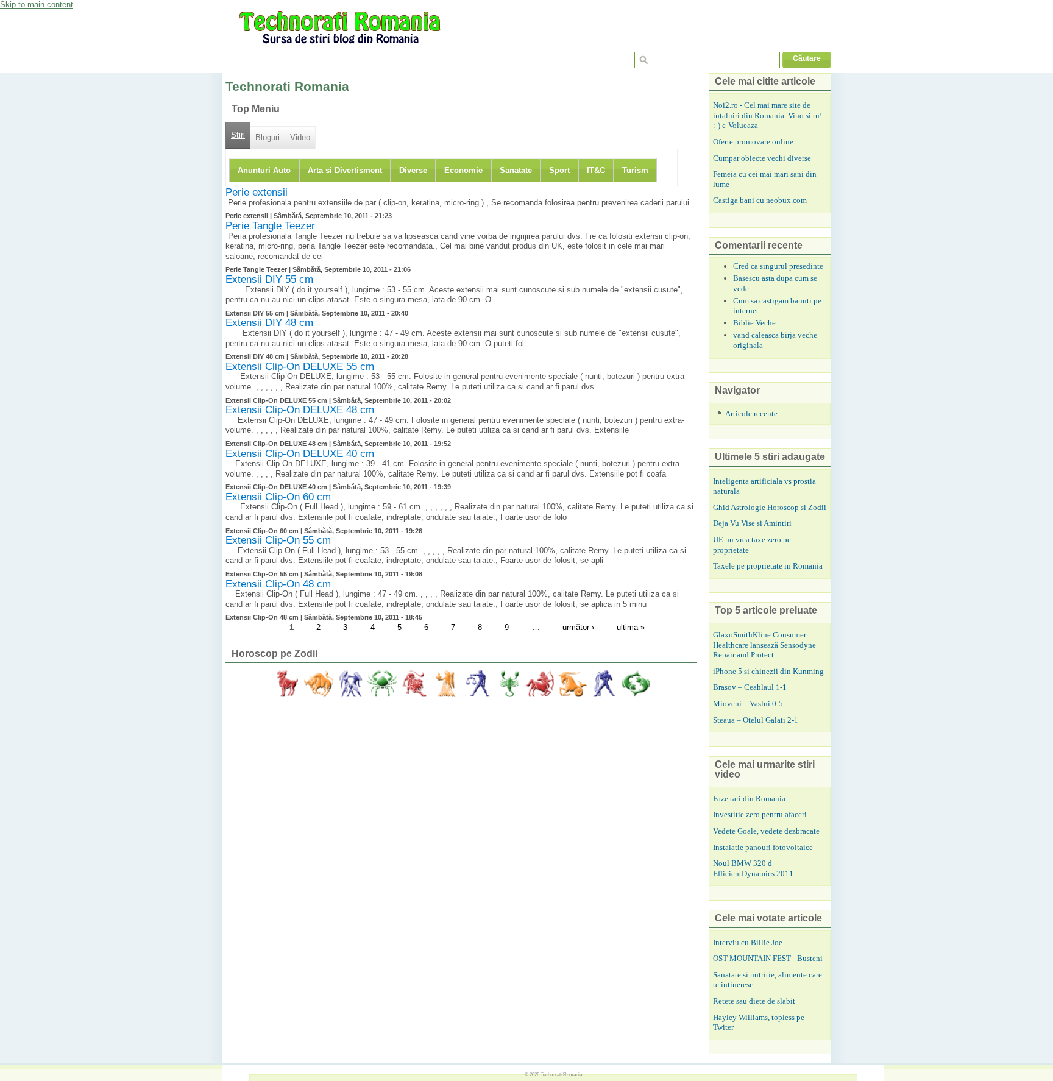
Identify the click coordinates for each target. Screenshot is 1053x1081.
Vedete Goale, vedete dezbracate (766, 830)
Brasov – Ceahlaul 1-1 (750, 687)
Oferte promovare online (753, 141)
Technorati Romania (561, 1074)
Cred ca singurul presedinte (778, 266)
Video (300, 137)
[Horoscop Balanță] (477, 683)
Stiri (238, 135)
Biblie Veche (754, 322)
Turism (635, 170)
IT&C (596, 170)
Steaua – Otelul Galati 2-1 (755, 720)
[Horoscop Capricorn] (572, 683)
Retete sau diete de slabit (754, 1000)
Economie (463, 170)
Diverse (413, 170)
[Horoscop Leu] (413, 683)
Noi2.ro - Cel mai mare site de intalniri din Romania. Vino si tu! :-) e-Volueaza (767, 115)
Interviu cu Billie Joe (747, 942)
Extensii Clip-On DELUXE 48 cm (299, 410)
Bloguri (267, 137)
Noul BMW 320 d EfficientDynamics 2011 (753, 868)
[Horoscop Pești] (635, 683)
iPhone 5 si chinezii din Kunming (768, 671)
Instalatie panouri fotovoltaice (763, 847)
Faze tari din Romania (749, 798)
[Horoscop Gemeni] (350, 683)
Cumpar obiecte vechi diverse (762, 158)
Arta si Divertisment (345, 170)
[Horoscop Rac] (382, 683)
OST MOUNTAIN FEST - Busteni (768, 958)
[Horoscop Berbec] (287, 683)
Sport (559, 170)
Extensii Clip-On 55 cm (278, 540)
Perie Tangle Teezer (270, 226)
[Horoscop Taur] (318, 683)
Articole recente (751, 413)
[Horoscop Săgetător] (540, 683)
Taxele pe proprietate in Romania (768, 565)
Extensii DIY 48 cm (269, 322)
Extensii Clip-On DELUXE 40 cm (299, 453)
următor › (578, 627)
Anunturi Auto (264, 170)
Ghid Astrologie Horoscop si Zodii (769, 507)
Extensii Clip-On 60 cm (278, 497)
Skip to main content (36, 4)
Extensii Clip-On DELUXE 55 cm (299, 366)
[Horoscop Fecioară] (445, 683)
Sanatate (516, 170)
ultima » (631, 627)
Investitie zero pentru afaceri (760, 814)
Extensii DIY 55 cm (269, 279)
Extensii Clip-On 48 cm (278, 584)
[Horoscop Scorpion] (508, 683)
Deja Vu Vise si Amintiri (752, 523)
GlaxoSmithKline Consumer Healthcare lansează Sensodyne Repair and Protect (764, 644)
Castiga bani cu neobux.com (760, 200)
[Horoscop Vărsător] (604, 683)
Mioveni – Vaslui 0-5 (748, 703)
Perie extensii (256, 192)
